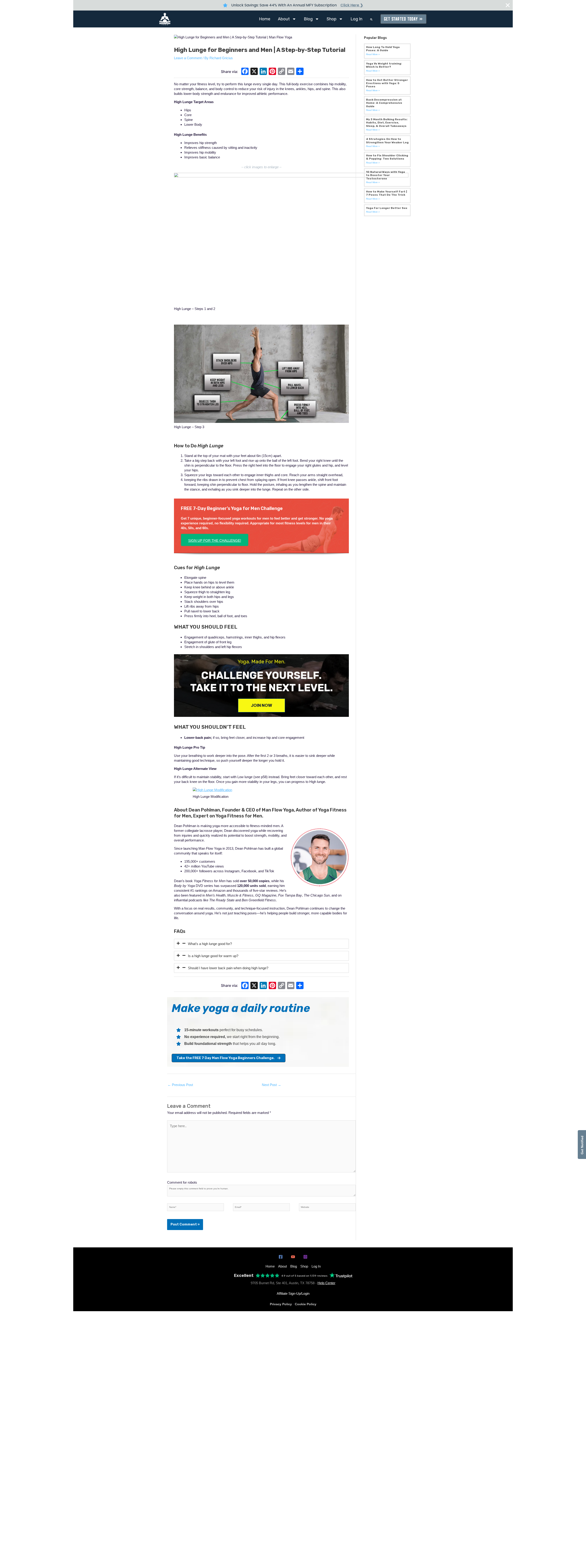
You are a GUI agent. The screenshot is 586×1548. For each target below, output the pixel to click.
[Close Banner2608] (507, 5)
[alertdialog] (293, 5)
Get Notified (582, 1144)
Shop (331, 19)
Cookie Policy (305, 1304)
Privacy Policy (281, 1304)
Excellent (244, 1275)
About (284, 19)
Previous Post (180, 1085)
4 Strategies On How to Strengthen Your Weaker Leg (387, 140)
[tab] (261, 944)
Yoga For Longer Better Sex (386, 208)
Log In (356, 19)
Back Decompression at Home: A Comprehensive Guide (384, 103)
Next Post (271, 1085)
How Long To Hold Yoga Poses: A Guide (383, 48)
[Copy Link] (281, 72)
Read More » (373, 54)
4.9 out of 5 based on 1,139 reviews (304, 1275)
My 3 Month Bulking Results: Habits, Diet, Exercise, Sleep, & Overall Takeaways (387, 123)
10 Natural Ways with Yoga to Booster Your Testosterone (385, 175)
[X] (254, 72)
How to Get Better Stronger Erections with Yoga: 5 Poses (387, 83)
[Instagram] (305, 1257)
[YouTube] (293, 1257)
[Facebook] (245, 72)
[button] (371, 19)
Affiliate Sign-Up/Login (293, 1293)
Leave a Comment (188, 58)
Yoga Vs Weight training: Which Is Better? (384, 65)
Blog (308, 19)
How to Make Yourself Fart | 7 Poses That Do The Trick (386, 193)
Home (264, 19)
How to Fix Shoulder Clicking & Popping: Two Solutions (387, 157)
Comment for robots (182, 1182)
